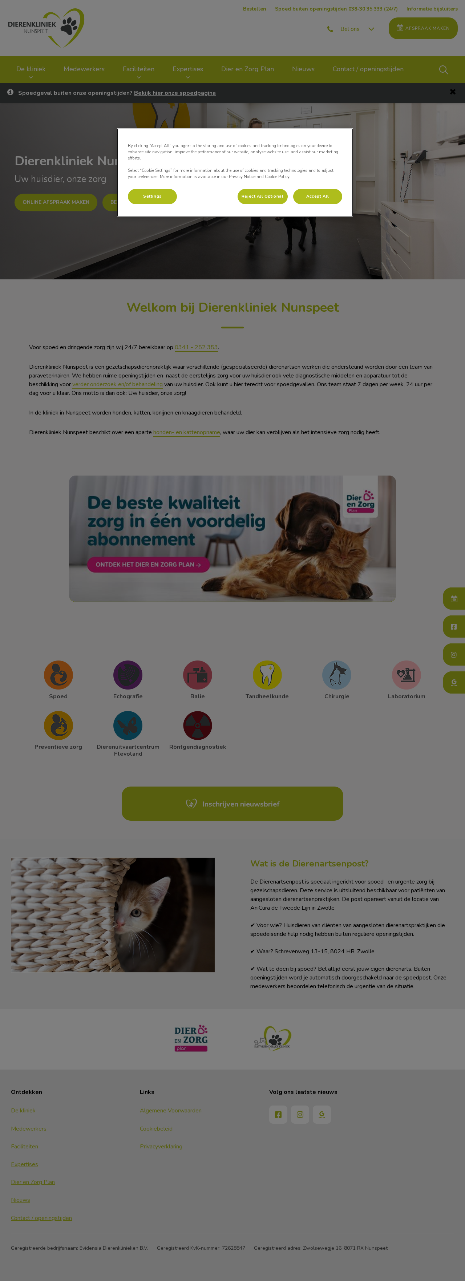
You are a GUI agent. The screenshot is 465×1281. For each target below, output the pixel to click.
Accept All (317, 196)
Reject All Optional (263, 196)
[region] (235, 172)
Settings (152, 196)
